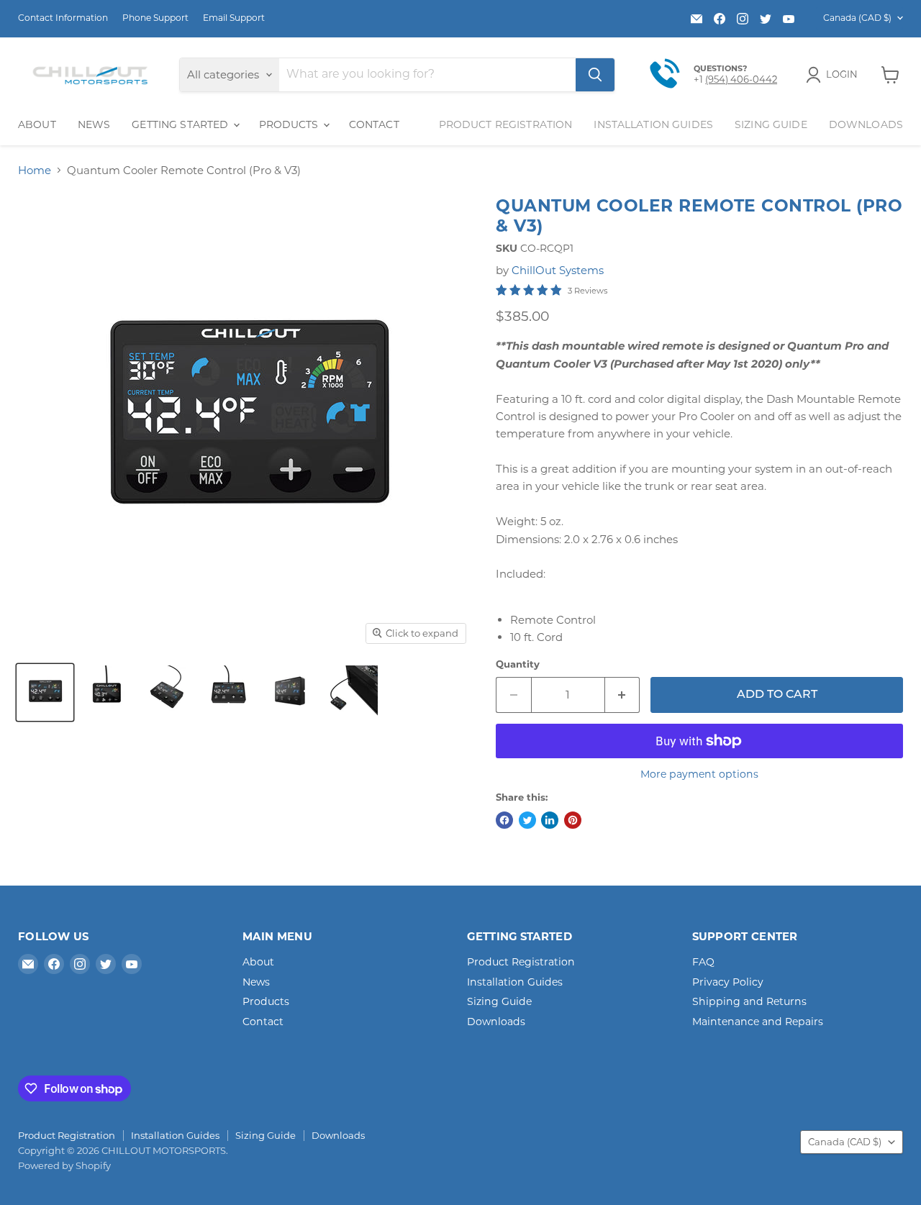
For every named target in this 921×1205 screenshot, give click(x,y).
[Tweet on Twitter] (527, 820)
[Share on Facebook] (504, 820)
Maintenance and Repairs (757, 1021)
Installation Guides (653, 124)
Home (34, 170)
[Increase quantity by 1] (622, 695)
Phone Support (155, 18)
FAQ (703, 961)
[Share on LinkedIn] (549, 820)
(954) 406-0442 (741, 79)
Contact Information (63, 18)
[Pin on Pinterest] (572, 820)
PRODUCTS (290, 124)
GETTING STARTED (181, 124)
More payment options (699, 774)
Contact (262, 1021)
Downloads (866, 124)
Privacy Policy (727, 982)
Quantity (518, 664)
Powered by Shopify (64, 1165)
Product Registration (506, 124)
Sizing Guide (771, 124)
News (256, 982)
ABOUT (37, 124)
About (258, 961)
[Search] (595, 74)
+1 (699, 79)
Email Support (234, 18)
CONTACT (374, 124)
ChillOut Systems (558, 270)
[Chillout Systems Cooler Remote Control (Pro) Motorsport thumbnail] (45, 692)
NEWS (94, 124)
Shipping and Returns (749, 1001)
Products (265, 1001)
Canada (857, 17)
